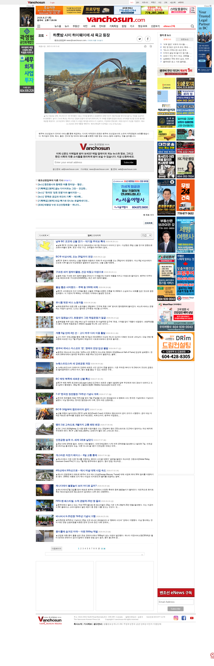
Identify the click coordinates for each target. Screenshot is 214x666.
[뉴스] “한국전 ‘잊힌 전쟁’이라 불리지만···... (59, 192)
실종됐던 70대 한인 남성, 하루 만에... (176, 59)
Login (52, 2)
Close (29, 6)
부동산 (76, 26)
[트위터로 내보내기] (140, 41)
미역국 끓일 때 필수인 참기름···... (176, 53)
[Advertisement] (64, 586)
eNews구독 (169, 26)
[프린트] (145, 46)
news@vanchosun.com (76, 40)
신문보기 (155, 26)
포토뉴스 (185, 39)
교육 (93, 26)
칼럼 (124, 26)
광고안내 (98, 624)
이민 (85, 26)
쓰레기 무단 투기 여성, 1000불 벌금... (176, 56)
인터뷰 (102, 26)
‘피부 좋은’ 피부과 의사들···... (174, 44)
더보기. (67, 180)
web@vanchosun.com (127, 169)
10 (99, 548)
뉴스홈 (58, 26)
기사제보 (88, 624)
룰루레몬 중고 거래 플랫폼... (174, 62)
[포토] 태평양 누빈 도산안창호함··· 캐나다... (59, 205)
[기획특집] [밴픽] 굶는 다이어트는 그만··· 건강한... (62, 188)
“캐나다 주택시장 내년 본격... (174, 50)
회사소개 (78, 624)
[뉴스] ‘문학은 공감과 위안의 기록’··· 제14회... (60, 196)
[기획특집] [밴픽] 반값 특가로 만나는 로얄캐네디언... (63, 201)
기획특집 (113, 26)
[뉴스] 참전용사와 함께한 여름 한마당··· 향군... (60, 184)
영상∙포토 (142, 26)
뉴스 (67, 26)
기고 (132, 26)
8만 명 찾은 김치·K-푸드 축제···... (175, 47)
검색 (90, 235)
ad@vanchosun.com (70, 169)
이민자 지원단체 (153, 624)
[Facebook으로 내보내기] (148, 41)
